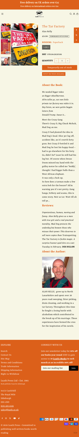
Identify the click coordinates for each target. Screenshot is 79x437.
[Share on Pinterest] (76, 40)
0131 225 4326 (7, 406)
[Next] (34, 44)
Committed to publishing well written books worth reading (19, 429)
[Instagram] (6, 418)
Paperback (46, 47)
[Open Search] (71, 14)
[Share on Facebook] (76, 30)
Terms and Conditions (11, 362)
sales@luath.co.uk (10, 410)
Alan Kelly (47, 31)
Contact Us (6, 355)
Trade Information (10, 366)
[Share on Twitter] (76, 35)
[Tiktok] (18, 418)
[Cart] (77, 14)
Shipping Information (11, 370)
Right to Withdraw (10, 374)
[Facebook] (2, 418)
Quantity (47, 61)
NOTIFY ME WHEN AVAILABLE (53, 74)
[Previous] (14, 44)
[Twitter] (10, 418)
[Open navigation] (17, 13)
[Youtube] (15, 418)
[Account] (74, 14)
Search (4, 351)
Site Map (5, 359)
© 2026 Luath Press (10, 425)
